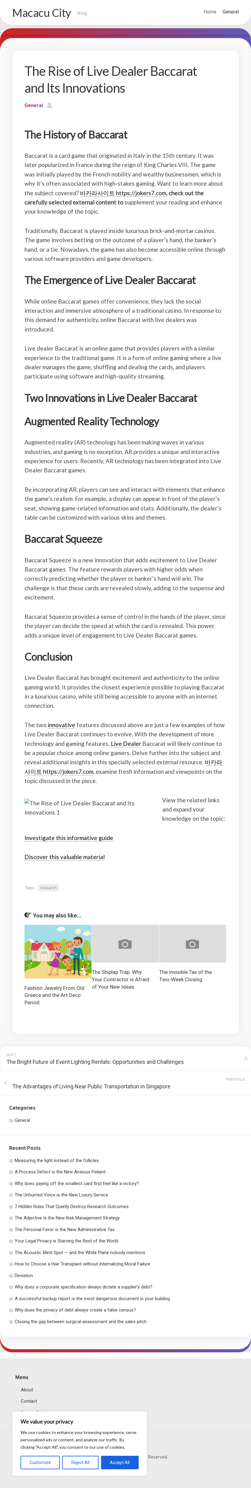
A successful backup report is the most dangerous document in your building (92, 1298)
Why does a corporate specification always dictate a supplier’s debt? (83, 1287)
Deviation (24, 1275)
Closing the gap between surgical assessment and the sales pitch (81, 1321)
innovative (61, 724)
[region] (79, 1443)
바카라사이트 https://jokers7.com (123, 192)
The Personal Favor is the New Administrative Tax (64, 1229)
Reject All (80, 1462)
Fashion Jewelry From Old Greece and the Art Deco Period (54, 995)
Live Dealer (126, 743)
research (48, 887)
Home (210, 12)
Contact (29, 1401)
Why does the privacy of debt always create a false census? (75, 1310)
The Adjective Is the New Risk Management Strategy (67, 1218)
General (231, 12)
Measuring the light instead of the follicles (57, 1160)
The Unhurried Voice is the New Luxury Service (61, 1195)
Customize (40, 1462)
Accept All (119, 1462)
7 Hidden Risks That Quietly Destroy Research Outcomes (72, 1206)
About (27, 1390)
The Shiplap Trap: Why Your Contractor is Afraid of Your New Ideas (120, 979)
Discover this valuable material (64, 856)
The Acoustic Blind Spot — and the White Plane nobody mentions (80, 1252)
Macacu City (41, 12)
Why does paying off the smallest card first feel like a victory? (77, 1183)
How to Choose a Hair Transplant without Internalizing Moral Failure (82, 1264)
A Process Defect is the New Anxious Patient (60, 1172)
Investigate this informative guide (68, 837)
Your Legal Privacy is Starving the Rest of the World (66, 1241)
